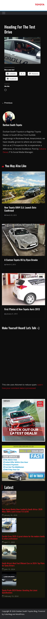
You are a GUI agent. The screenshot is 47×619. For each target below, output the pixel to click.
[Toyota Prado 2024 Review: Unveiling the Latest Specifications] (23, 579)
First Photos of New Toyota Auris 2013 (22, 309)
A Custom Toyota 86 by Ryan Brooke (21, 260)
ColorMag (8, 614)
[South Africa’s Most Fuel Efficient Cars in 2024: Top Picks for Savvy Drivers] (23, 552)
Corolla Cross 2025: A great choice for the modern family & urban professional (23, 537)
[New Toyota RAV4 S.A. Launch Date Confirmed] (23, 173)
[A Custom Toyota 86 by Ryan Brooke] (23, 225)
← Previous (7, 102)
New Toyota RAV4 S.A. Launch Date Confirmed (20, 209)
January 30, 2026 (10, 515)
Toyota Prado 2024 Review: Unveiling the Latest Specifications (19, 591)
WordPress (20, 614)
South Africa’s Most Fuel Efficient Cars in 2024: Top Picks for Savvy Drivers (23, 564)
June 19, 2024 (9, 569)
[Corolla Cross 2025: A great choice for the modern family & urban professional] (23, 525)
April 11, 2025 (9, 542)
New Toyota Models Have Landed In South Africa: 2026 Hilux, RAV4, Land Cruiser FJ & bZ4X (22, 510)
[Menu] (4, 13)
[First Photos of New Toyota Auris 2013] (23, 275)
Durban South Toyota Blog (26, 611)
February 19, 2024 (11, 596)
